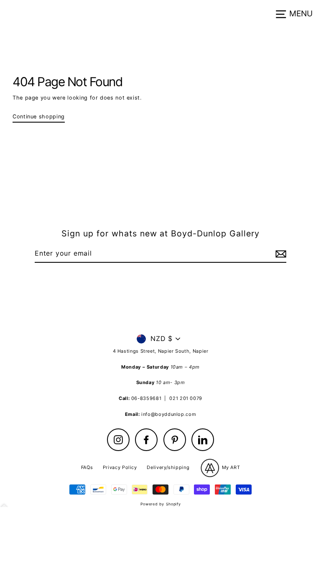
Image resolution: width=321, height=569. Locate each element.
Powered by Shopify (160, 504)
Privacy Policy (120, 467)
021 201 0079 (185, 398)
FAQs (87, 467)
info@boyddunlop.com (168, 414)
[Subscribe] (279, 254)
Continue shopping (39, 116)
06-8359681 (146, 398)
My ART (230, 467)
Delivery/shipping (168, 467)
